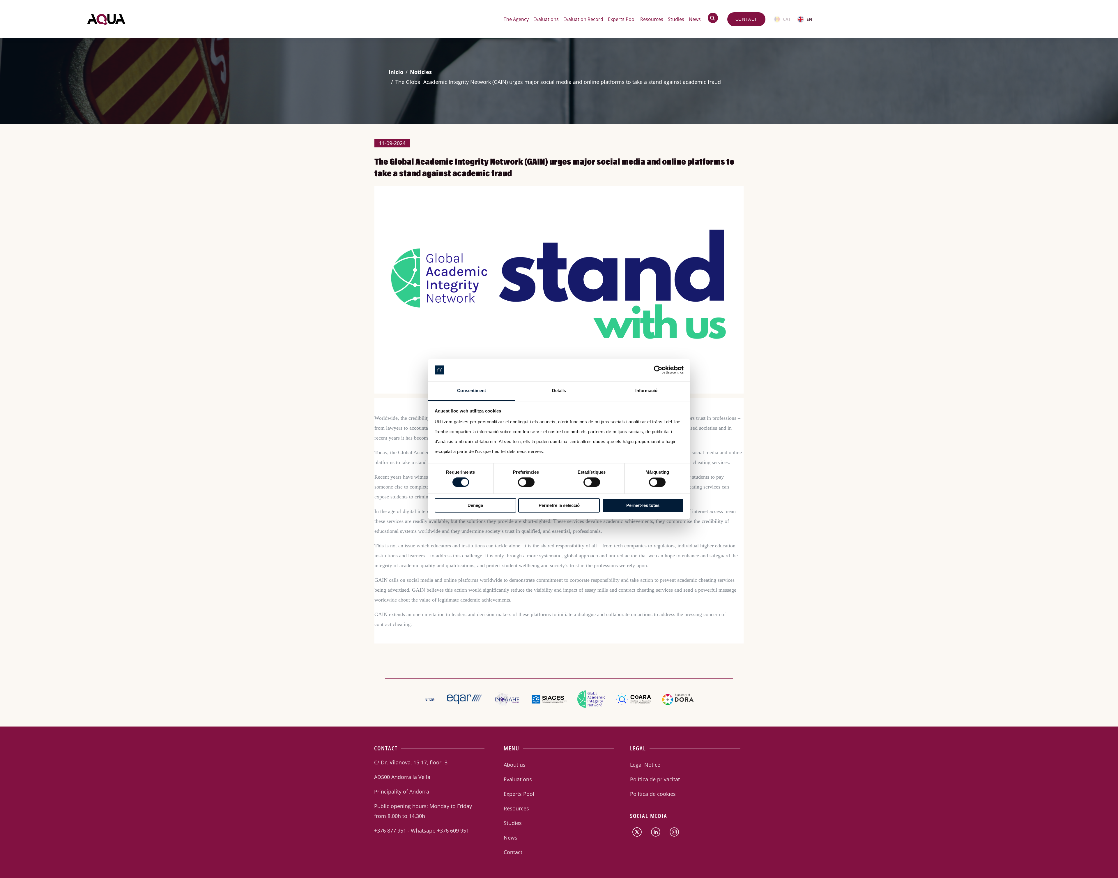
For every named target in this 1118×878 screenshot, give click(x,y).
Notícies (421, 71)
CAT (787, 19)
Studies (676, 19)
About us (515, 764)
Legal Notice (645, 764)
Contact (746, 19)
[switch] (521, 481)
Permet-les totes (642, 505)
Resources (651, 19)
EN (809, 19)
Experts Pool (622, 19)
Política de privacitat (655, 779)
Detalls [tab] (559, 390)
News (695, 19)
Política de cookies (653, 793)
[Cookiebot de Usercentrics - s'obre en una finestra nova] (658, 370)
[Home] (106, 19)
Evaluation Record (583, 19)
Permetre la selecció (559, 505)
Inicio (396, 71)
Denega (475, 505)
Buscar (715, 18)
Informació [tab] (646, 390)
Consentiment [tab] (471, 390)
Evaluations (518, 779)
